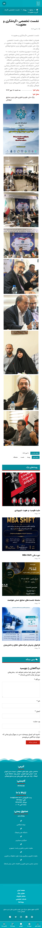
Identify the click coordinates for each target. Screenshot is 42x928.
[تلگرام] (15, 917)
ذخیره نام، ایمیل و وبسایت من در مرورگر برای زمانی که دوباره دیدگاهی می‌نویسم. (21, 735)
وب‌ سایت (36, 721)
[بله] (10, 917)
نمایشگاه (15, 457)
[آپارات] (31, 917)
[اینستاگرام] (21, 917)
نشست (22, 457)
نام (38, 701)
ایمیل (37, 711)
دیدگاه (37, 679)
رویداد (28, 457)
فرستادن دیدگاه (33, 742)
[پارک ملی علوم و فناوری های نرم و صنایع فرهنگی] (38, 3)
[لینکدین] (26, 917)
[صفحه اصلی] (37, 10)
